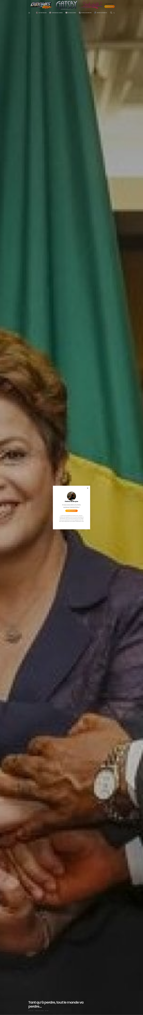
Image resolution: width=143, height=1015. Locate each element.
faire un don (71, 510)
